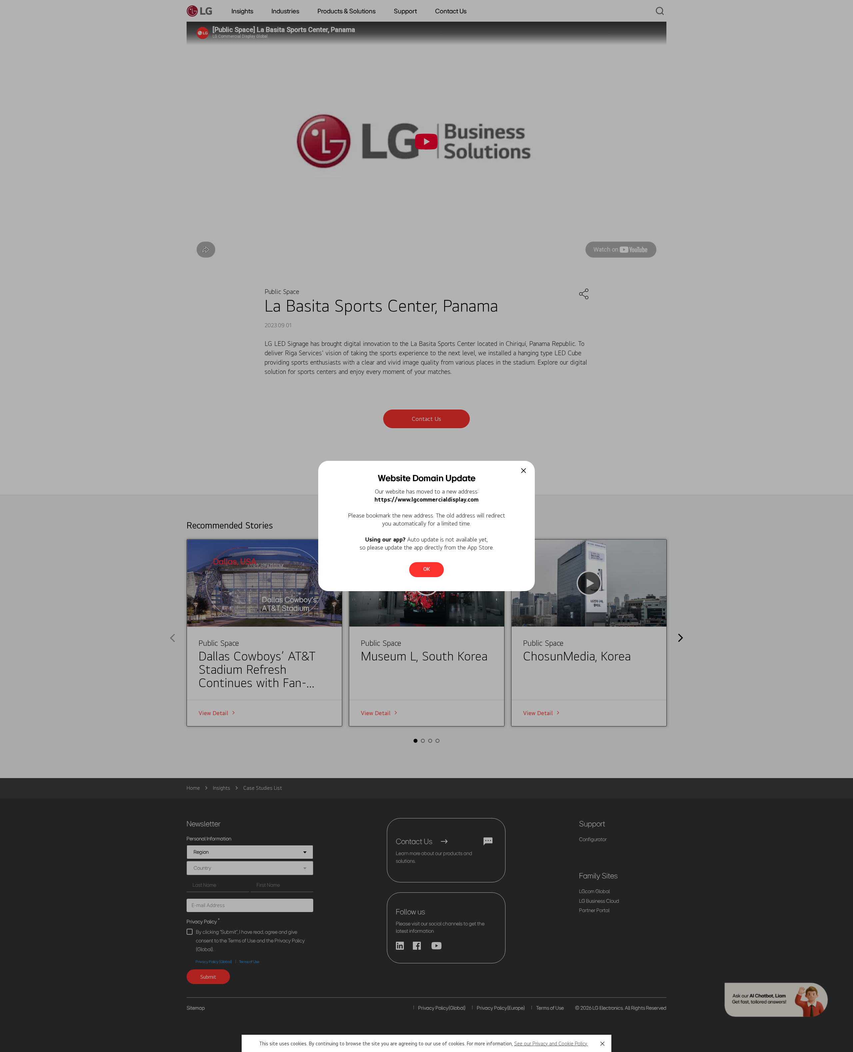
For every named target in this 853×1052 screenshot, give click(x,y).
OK (426, 569)
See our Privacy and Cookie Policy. (551, 1043)
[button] (602, 1043)
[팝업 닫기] (523, 470)
